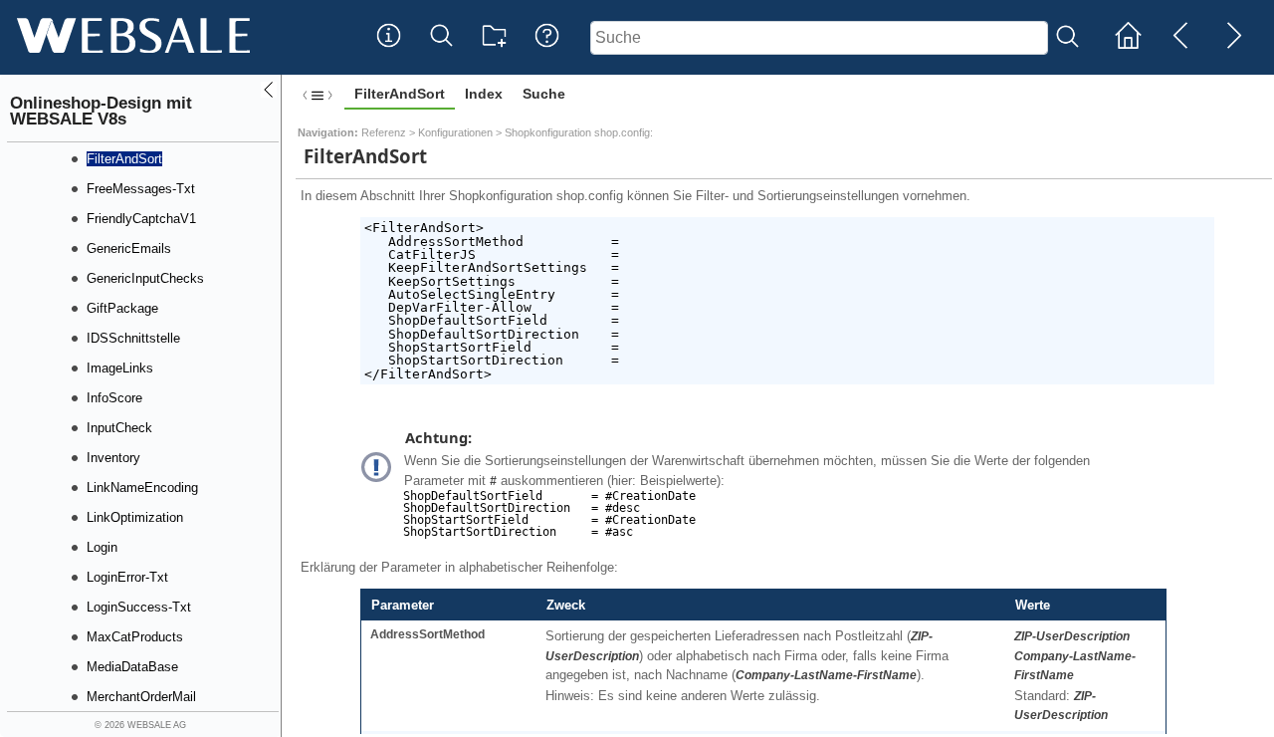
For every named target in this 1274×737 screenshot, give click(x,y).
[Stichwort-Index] (388, 51)
